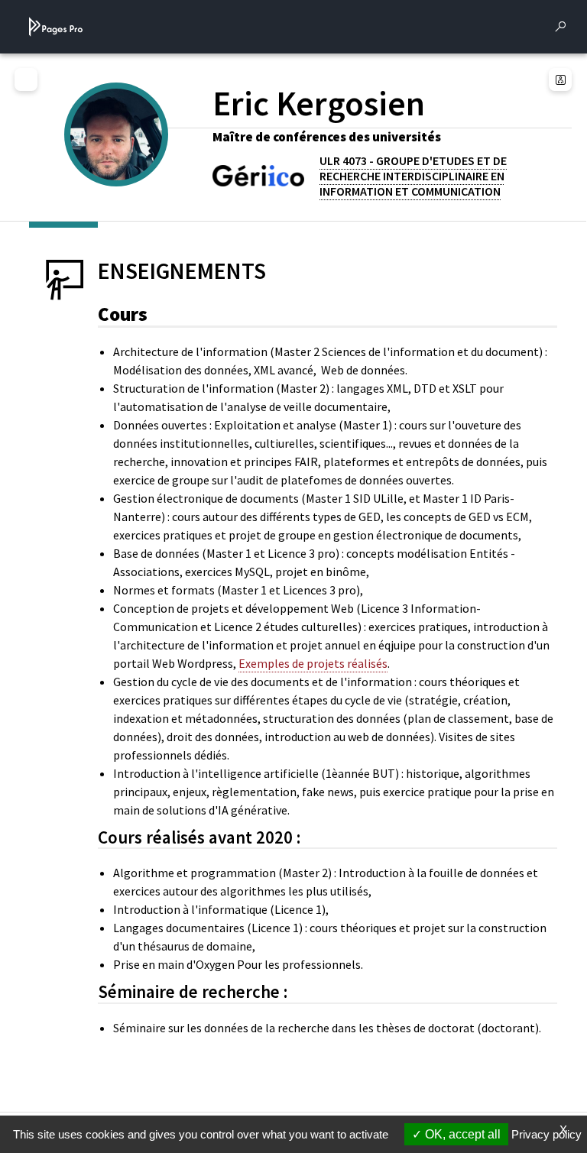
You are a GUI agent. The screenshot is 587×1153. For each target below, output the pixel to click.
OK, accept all (461, 1134)
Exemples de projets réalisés (313, 663)
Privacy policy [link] (546, 1134)
